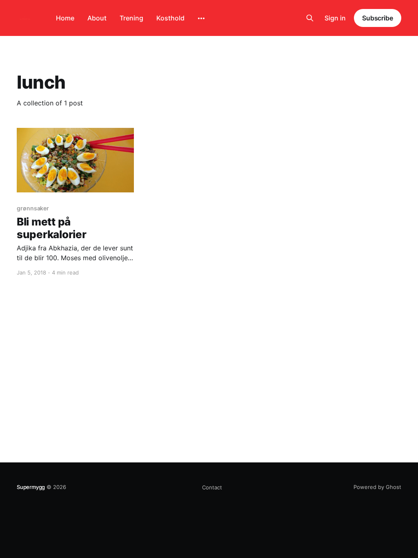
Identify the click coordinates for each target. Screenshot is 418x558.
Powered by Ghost (377, 487)
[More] (201, 18)
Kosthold (170, 18)
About (97, 18)
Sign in (335, 18)
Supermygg (31, 487)
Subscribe (377, 18)
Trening (131, 18)
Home (65, 18)
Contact (212, 487)
